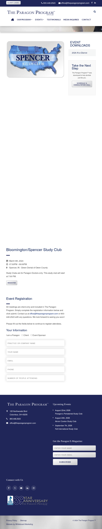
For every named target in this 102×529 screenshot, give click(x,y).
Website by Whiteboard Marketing (19, 524)
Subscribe (65, 462)
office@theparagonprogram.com (74, 2)
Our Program (24, 19)
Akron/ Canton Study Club (65, 420)
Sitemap (23, 520)
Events (38, 19)
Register (12, 283)
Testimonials (54, 19)
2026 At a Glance (79, 52)
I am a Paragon (13, 335)
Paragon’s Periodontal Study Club (68, 412)
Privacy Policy (11, 520)
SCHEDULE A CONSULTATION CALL (82, 84)
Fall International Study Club (66, 427)
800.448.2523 (49, 2)
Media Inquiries (71, 19)
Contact (86, 19)
